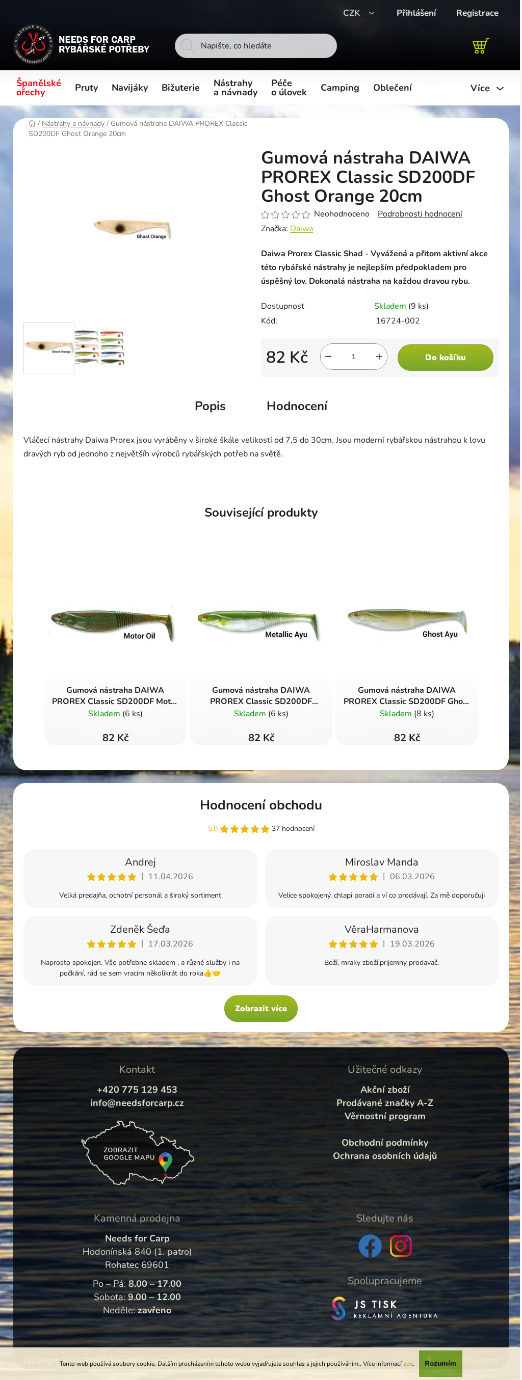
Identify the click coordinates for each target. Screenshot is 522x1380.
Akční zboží (385, 1090)
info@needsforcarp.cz (137, 1103)
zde (408, 1364)
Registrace (477, 13)
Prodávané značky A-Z (384, 1103)
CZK (352, 13)
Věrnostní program (385, 1116)
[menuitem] (40, 88)
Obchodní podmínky (385, 1143)
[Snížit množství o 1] (328, 356)
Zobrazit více (261, 1008)
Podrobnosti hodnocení (420, 214)
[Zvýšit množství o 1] (379, 356)
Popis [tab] (210, 406)
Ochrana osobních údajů (385, 1156)
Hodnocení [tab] (297, 406)
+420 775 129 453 (137, 1090)
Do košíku (445, 357)
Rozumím (441, 1363)
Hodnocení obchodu (261, 805)
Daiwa (301, 228)
